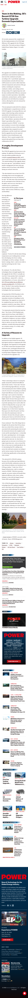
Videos (5, 611)
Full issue (17, 200)
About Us (18, 949)
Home (2, 4)
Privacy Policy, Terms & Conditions (10, 951)
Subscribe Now (13, 661)
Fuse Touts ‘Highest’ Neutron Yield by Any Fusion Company (17, 764)
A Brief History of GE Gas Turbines (19, 800)
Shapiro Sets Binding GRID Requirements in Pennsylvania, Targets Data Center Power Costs (18, 699)
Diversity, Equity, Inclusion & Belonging (11, 953)
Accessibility (14, 954)
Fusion (12, 761)
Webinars (6, 555)
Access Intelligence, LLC (13, 988)
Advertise (4, 949)
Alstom (11, 543)
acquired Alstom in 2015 (13, 157)
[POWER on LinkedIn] (13, 905)
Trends (12, 716)
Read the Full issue (8, 857)
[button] (2, 2)
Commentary (14, 683)
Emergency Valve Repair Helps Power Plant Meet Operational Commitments (19, 241)
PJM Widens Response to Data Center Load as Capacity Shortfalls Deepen (18, 721)
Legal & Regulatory (16, 694)
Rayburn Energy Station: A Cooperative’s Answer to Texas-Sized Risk (19, 841)
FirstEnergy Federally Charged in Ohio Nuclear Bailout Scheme (20, 206)
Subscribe (20, 969)
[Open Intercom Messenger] (24, 993)
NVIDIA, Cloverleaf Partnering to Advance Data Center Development (17, 677)
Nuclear (16, 218)
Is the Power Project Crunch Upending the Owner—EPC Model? (18, 829)
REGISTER (4, 581)
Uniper (4, 547)
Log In (24, 2)
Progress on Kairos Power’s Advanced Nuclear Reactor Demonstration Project (19, 222)
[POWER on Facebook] (8, 905)
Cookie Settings (6, 954)
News (15, 202)
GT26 (10, 545)
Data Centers (14, 672)
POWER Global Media (10, 627)
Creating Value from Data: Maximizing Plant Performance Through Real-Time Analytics (13, 572)
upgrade (16, 545)
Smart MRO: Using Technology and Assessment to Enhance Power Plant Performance (12, 589)
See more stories (19, 247)
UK (3, 549)
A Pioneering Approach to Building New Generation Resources (18, 852)
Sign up (9, 981)
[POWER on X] (10, 905)
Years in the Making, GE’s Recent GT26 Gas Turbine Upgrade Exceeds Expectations (20, 232)
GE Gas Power (11, 547)
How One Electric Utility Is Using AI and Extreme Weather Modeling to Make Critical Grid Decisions (13, 602)
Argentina (18, 543)
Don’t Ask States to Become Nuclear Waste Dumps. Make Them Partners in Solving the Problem (17, 688)
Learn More (7, 940)
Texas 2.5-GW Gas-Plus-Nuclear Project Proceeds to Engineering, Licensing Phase (18, 754)
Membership (11, 949)
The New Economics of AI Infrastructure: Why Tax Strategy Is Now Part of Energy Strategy (18, 732)
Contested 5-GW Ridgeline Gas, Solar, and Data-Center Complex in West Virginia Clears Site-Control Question (18, 743)
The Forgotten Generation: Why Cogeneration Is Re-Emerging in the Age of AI (18, 710)
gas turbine (20, 547)
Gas (6, 4)
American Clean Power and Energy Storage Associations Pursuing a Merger (20, 214)
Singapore (4, 545)
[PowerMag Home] (14, 2)
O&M (15, 236)
